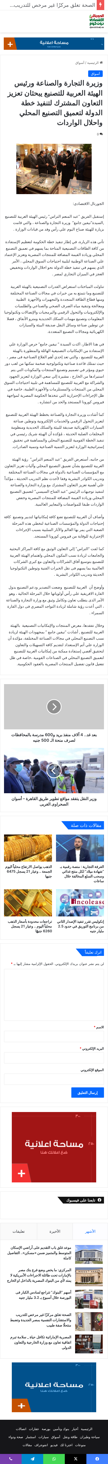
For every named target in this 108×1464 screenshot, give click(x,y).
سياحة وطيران (90, 1437)
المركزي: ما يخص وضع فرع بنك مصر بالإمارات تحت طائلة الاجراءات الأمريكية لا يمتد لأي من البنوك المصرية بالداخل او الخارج (39, 1275)
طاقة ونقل (70, 1437)
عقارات (34, 1429)
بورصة (46, 1429)
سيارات (43, 1437)
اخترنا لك (66, 1445)
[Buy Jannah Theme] (54, 43)
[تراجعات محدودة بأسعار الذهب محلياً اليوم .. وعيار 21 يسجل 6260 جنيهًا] (28, 902)
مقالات (27, 1445)
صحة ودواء (16, 1437)
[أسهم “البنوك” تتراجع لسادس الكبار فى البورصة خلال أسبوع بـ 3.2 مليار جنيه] (89, 1299)
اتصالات (21, 1429)
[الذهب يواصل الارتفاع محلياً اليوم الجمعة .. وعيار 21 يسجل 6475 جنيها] (28, 847)
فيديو (54, 1445)
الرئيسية (93, 63)
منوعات (80, 1445)
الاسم (99, 1027)
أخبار (75, 1429)
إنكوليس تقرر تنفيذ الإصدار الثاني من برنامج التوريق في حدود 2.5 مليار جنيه (80, 926)
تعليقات (19, 1231)
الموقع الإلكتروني (92, 1070)
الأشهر (90, 1231)
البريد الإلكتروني (92, 1048)
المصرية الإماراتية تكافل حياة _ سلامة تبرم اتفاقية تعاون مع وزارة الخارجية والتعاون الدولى (40, 1342)
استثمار (31, 1437)
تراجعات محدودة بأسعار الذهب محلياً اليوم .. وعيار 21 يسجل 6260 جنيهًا (30, 926)
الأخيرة (54, 1231)
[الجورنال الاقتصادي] (96, 21)
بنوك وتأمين (61, 1429)
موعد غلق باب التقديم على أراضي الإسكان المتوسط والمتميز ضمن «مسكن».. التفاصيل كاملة (39, 1252)
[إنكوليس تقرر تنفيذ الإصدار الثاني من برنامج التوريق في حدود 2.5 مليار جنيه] (80, 902)
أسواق (79, 63)
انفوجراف (41, 1445)
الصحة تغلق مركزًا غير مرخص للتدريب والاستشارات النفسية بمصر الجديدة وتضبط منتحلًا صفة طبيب (40, 1319)
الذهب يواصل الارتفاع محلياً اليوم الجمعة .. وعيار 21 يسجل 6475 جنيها (28, 871)
